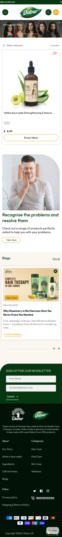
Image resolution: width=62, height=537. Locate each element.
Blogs (5, 478)
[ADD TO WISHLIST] (54, 53)
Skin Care (36, 463)
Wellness (36, 471)
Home (6, 24)
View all (56, 258)
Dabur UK (29, 533)
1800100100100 (45, 497)
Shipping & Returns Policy (15, 504)
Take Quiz (11, 239)
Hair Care (36, 449)
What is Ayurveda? (12, 456)
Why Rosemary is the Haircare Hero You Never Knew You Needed (27, 312)
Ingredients (8, 463)
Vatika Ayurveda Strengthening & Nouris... (29, 113)
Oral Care (36, 456)
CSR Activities (9, 471)
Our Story (7, 449)
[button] (5, 12)
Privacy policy (9, 497)
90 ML (7, 123)
